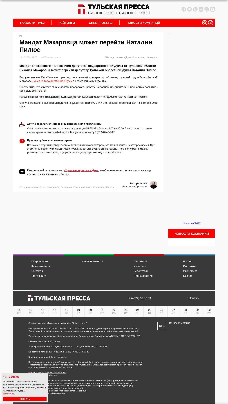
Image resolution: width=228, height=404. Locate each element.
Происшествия (143, 275)
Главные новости (91, 261)
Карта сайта (38, 275)
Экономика (190, 271)
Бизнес (187, 275)
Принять (25, 399)
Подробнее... (9, 393)
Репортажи (141, 271)
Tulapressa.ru (39, 261)
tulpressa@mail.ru (58, 357)
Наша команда (40, 266)
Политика (189, 266)
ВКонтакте (194, 298)
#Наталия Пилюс (82, 187)
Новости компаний (143, 22)
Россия (187, 261)
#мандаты (152, 57)
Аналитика (140, 261)
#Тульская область (103, 187)
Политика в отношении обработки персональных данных (57, 390)
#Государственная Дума (118, 57)
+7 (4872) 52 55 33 (139, 298)
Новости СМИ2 (191, 223)
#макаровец (138, 57)
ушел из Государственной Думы (53, 81)
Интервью (140, 266)
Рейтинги (67, 22)
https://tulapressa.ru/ (77, 323)
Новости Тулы (32, 22)
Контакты (37, 271)
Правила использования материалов (47, 372)
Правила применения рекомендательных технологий (55, 388)
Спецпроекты (101, 22)
